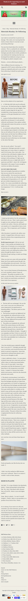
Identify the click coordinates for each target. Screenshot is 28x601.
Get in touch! (4, 582)
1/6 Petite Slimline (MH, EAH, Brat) (11, 537)
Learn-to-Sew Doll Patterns (9, 570)
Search (3, 568)
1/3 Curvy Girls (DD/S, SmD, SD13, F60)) (12, 553)
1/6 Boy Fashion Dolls (7, 549)
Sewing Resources (6, 576)
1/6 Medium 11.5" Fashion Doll (9, 543)
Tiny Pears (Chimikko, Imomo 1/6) (10, 563)
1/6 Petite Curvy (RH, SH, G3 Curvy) (11, 539)
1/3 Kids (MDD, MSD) (7, 559)
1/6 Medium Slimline (7, 547)
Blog (2, 578)
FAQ (2, 572)
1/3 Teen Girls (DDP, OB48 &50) (10, 557)
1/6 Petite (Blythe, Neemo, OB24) (10, 541)
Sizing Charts (5, 574)
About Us (3, 580)
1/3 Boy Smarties (6, 561)
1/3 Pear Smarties (6, 555)
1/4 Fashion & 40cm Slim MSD (9, 551)
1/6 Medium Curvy (6, 545)
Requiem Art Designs (15, 590)
